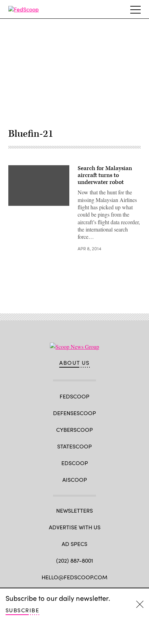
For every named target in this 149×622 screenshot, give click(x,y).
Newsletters (74, 510)
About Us (74, 362)
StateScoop (74, 446)
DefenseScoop (74, 413)
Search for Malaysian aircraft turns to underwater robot (105, 175)
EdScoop (74, 462)
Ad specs (74, 543)
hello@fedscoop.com (74, 577)
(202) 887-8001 (74, 560)
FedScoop (74, 396)
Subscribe (22, 610)
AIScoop (74, 479)
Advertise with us (74, 527)
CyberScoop (74, 429)
